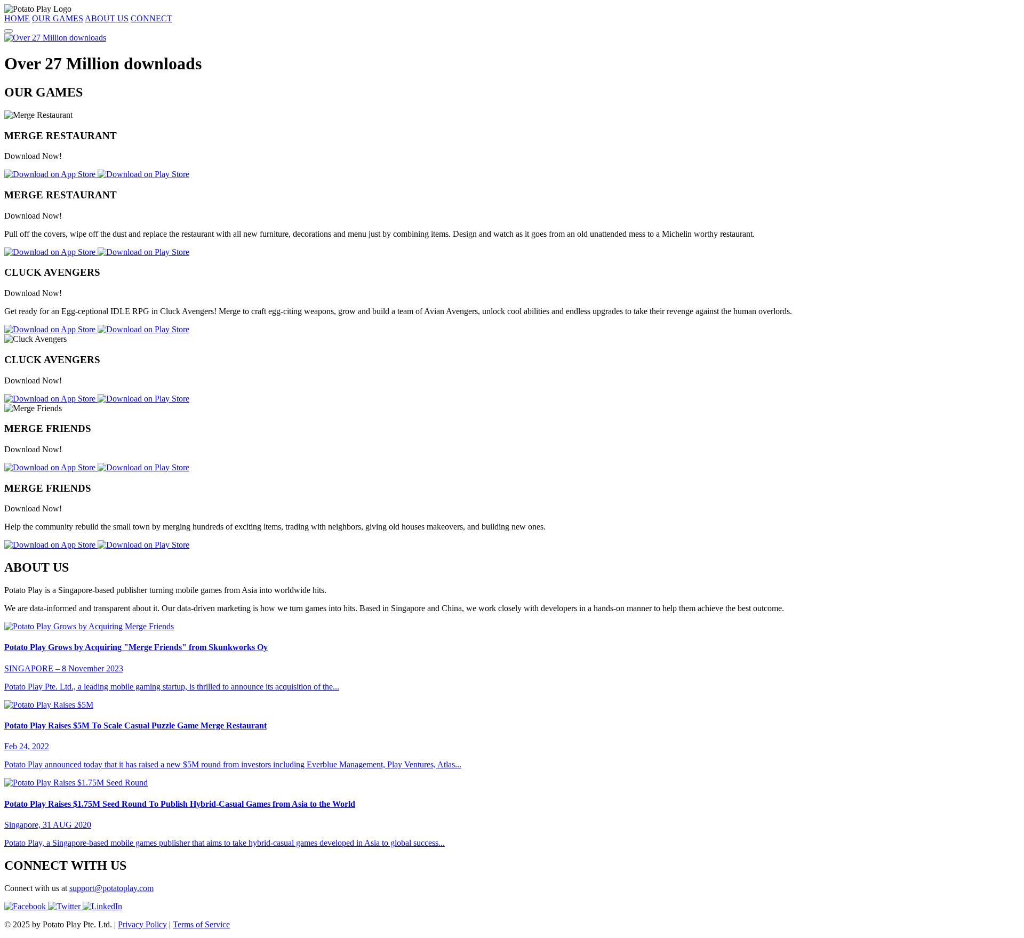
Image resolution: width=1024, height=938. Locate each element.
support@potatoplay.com (111, 888)
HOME (17, 18)
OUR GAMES (57, 18)
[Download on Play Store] (143, 174)
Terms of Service (201, 924)
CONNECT (151, 18)
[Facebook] (26, 906)
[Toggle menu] (8, 31)
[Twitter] (65, 906)
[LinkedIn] (102, 906)
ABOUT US (107, 18)
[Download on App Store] (51, 174)
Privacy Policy (142, 924)
